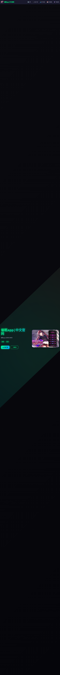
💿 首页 (29, 2)
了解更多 (15, 347)
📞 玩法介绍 (35, 2)
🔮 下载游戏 (56, 2)
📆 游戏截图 (49, 2)
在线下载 (6, 347)
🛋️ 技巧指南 (42, 2)
